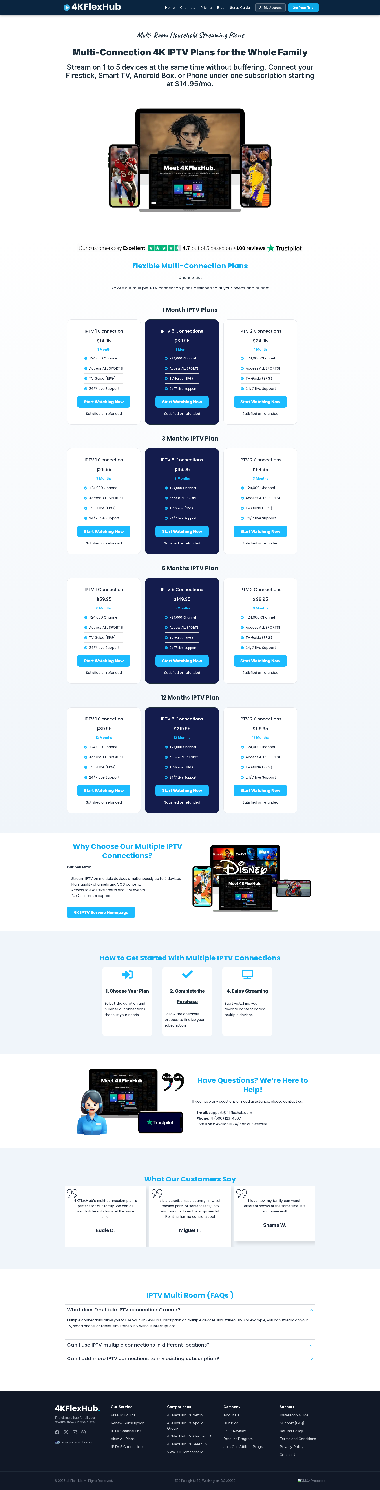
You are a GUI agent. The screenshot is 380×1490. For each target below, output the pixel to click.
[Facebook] (57, 1432)
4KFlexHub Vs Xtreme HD (189, 1436)
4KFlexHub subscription (161, 1320)
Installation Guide (294, 1415)
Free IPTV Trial (123, 1415)
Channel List (190, 277)
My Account (273, 7)
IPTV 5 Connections (127, 1447)
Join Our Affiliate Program (245, 1447)
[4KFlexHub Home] (92, 8)
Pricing (206, 7)
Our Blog (230, 1423)
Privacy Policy (291, 1447)
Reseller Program (238, 1439)
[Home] (77, 1408)
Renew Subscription (127, 1423)
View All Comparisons (185, 1452)
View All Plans (123, 1439)
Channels (187, 7)
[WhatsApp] (83, 1432)
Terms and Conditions (298, 1439)
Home (170, 7)
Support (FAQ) (292, 1423)
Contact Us (289, 1454)
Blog (221, 7)
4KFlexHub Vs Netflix (185, 1415)
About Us (231, 1415)
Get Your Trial (303, 7)
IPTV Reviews (235, 1431)
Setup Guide (240, 7)
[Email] (74, 1432)
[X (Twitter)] (66, 1432)
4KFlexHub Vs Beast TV (187, 1444)
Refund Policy (291, 1431)
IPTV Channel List (126, 1431)
